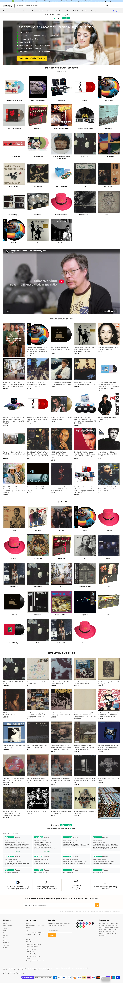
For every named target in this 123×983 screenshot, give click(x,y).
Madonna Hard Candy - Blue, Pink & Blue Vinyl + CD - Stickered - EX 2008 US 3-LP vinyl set (108, 714)
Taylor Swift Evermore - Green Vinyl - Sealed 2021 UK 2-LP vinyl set (14, 454)
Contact (94, 11)
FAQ (48, 970)
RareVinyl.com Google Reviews (35, 961)
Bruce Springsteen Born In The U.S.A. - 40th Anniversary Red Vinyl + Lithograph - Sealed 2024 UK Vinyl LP (84, 489)
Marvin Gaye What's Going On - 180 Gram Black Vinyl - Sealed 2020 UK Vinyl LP (108, 489)
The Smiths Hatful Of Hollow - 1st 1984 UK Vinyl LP (14, 746)
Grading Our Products (32, 946)
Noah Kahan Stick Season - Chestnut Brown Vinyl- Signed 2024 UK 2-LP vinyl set (84, 747)
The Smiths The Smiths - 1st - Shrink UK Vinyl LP (60, 683)
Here (64, 72)
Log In (116, 11)
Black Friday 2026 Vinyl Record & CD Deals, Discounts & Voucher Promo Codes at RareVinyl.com (63, 968)
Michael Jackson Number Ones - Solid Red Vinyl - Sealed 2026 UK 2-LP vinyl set (37, 419)
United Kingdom (42, 977)
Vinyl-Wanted (24, 889)
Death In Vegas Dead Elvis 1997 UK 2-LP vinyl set (61, 812)
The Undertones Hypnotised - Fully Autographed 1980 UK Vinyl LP (37, 780)
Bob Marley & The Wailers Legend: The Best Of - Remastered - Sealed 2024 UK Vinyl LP (60, 455)
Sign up (52, 935)
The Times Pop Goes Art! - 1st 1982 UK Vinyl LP (36, 683)
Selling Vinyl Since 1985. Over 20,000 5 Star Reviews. (61, 15)
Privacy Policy (30, 951)
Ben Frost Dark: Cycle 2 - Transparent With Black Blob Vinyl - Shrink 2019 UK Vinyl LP (13, 813)
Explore (50, 11)
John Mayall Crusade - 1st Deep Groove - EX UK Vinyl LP (84, 683)
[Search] (107, 6)
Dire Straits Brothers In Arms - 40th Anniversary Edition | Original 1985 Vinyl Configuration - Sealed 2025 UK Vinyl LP (108, 385)
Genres (25, 11)
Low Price (59, 11)
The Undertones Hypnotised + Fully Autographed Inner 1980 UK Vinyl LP (61, 780)
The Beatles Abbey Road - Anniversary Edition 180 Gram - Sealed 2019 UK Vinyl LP (37, 384)
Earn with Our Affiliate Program (35, 932)
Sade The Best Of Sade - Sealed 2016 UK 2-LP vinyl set (108, 348)
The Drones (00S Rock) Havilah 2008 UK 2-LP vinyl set (37, 746)
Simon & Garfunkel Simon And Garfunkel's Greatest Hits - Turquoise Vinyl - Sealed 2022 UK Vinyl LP (14, 489)
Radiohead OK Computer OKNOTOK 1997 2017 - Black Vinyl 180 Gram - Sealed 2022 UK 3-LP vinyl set (85, 420)
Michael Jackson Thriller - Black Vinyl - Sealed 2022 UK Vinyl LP (61, 383)
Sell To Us (76, 11)
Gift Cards (28, 939)
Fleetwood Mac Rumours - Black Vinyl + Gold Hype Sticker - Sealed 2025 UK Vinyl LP (84, 349)
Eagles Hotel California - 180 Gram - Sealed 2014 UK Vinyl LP (84, 383)
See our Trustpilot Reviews (33, 944)
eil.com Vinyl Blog (31, 954)
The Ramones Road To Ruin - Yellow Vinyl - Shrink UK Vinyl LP (61, 714)
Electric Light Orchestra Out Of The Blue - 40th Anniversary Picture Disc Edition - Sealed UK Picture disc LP (37, 350)
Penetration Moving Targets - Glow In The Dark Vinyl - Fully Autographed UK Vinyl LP (36, 714)
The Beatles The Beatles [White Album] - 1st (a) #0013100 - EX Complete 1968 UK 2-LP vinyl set (85, 714)
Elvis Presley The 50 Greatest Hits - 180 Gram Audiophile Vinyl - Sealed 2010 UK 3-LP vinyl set (84, 454)
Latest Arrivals (15, 11)
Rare (33, 11)
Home (5, 11)
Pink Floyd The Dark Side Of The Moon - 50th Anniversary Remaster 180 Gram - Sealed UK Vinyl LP (13, 420)
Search (5, 968)
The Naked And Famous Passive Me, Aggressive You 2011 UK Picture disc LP (13, 780)
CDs (67, 11)
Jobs (27, 930)
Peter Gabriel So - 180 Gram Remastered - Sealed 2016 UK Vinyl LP (107, 454)
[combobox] (59, 6)
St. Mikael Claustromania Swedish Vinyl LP (11, 714)
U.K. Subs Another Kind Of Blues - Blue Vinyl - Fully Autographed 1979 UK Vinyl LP (109, 747)
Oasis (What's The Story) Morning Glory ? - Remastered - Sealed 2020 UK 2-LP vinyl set (13, 384)
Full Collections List (32, 968)
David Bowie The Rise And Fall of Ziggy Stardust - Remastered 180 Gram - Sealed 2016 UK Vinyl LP (38, 454)
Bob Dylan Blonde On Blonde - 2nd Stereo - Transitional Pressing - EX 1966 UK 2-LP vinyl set (61, 747)
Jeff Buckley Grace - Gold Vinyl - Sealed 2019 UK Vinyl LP (61, 418)
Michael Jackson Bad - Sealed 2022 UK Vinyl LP (107, 418)
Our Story (85, 11)
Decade (41, 11)
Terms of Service (31, 949)
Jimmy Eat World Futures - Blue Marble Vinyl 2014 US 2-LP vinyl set (84, 780)
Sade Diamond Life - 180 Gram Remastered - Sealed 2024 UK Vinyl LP (37, 489)
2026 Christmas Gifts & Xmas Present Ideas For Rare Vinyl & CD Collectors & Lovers (24, 970)
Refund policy (22, 968)
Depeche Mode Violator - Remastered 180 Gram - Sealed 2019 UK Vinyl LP (61, 489)
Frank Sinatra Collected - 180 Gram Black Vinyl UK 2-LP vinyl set (61, 349)
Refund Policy (30, 942)
